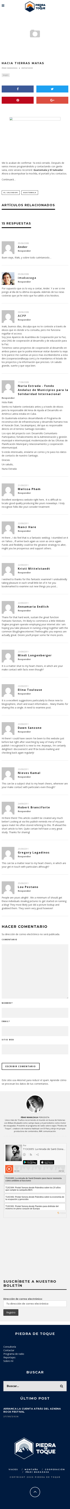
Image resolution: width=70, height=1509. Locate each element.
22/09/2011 (23, 523)
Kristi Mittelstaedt (34, 568)
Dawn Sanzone (30, 728)
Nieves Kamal (29, 773)
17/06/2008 (23, 382)
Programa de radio (13, 1353)
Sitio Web (8, 1039)
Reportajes (9, 1357)
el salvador (11, 192)
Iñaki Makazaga (10, 68)
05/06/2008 (23, 243)
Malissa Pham (29, 489)
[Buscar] (67, 4)
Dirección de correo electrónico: (22, 1298)
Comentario (9, 939)
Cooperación (55, 1469)
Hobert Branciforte (34, 807)
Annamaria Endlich (33, 606)
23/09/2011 (23, 651)
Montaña (31, 1469)
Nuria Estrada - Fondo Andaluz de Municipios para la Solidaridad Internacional (43, 390)
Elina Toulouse (30, 690)
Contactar (8, 1350)
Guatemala (29, 192)
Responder (24, 250)
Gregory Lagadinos (34, 852)
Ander (23, 247)
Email (6, 1021)
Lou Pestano (28, 887)
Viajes (5, 75)
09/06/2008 (23, 312)
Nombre (7, 1003)
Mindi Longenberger (35, 655)
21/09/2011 (23, 485)
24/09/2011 (23, 803)
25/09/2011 (23, 848)
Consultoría (9, 1346)
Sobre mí (8, 1361)
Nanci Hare (27, 527)
